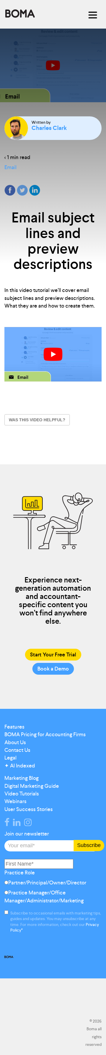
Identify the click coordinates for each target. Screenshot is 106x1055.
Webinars (15, 801)
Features (14, 727)
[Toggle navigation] (93, 15)
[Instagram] (29, 823)
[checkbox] (53, 893)
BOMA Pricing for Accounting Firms (45, 734)
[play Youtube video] (53, 354)
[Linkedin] (18, 823)
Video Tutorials (21, 793)
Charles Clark (49, 128)
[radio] (53, 884)
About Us (15, 742)
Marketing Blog (21, 778)
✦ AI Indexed (19, 765)
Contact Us (17, 750)
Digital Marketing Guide (31, 786)
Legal (10, 757)
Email (10, 167)
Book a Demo (53, 669)
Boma (20, 13)
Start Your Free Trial (53, 654)
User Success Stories (28, 809)
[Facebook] (8, 823)
